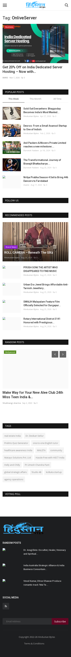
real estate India (12, 435)
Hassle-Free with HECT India (50, 457)
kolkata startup (54, 472)
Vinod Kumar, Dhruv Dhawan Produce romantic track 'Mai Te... (42, 583)
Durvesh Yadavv (31, 150)
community (56, 450)
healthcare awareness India (18, 450)
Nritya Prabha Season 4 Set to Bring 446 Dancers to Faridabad (45, 179)
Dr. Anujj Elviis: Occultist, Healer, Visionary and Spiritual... (44, 552)
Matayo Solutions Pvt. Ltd (17, 457)
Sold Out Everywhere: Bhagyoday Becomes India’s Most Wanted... (42, 110)
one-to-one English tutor (45, 443)
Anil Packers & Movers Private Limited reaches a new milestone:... (44, 145)
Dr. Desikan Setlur (35, 435)
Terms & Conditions (34, 643)
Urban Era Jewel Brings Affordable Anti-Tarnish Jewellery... (45, 286)
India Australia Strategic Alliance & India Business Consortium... (43, 567)
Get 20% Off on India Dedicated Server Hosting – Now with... (32, 69)
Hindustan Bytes (31, 116)
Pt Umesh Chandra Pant (37, 464)
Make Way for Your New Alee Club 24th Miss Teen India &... (33, 394)
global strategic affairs (15, 472)
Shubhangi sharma (12, 403)
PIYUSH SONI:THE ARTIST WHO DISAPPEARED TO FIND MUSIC (40, 269)
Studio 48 (36, 472)
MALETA (41, 450)
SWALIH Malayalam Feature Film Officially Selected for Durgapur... (42, 303)
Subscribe (60, 621)
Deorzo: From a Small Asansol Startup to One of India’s (45, 127)
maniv (26, 185)
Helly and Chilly (12, 464)
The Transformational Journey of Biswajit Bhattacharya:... (42, 162)
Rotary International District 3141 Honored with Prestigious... (41, 320)
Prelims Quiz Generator (16, 443)
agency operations (13, 479)
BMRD (5, 77)
